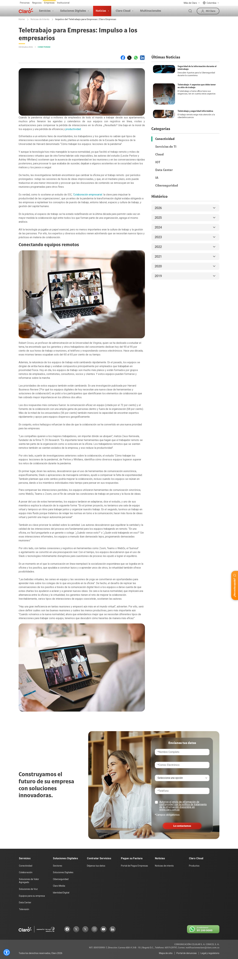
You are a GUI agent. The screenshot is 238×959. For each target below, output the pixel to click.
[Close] (146, 449)
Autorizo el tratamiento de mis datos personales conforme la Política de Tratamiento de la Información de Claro (120, 487)
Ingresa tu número (103, 471)
